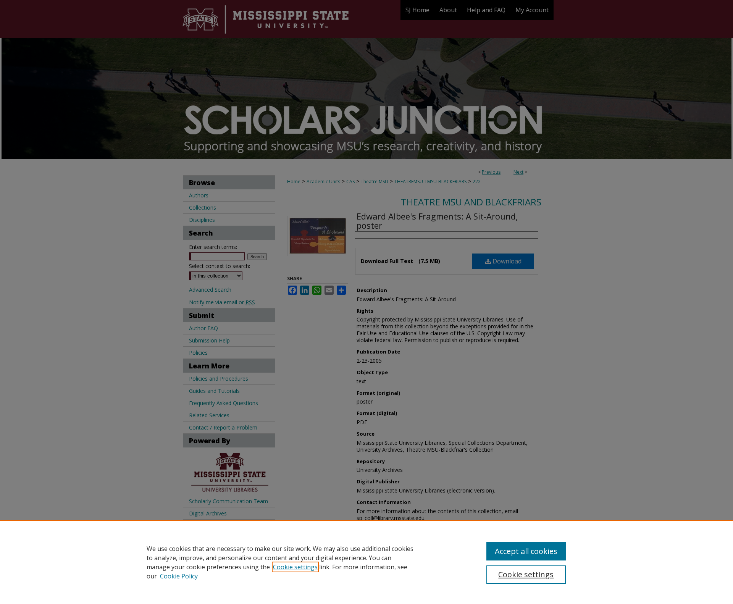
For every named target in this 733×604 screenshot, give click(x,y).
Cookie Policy (179, 576)
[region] (366, 562)
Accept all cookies (526, 551)
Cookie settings (295, 567)
